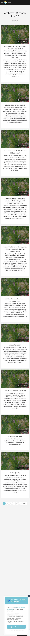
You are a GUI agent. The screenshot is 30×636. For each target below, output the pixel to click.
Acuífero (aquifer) (15, 473)
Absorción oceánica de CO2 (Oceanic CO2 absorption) (15, 152)
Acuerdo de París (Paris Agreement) (15, 390)
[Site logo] (8, 2)
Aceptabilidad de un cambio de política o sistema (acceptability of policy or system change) (15, 249)
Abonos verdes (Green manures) (15, 105)
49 (17, 503)
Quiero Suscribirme (16, 627)
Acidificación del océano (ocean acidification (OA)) (15, 300)
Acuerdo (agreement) (15, 345)
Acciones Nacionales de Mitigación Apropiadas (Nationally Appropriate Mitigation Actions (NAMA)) (15, 201)
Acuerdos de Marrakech (15, 436)
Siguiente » (23, 503)
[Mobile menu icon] (2, 2)
